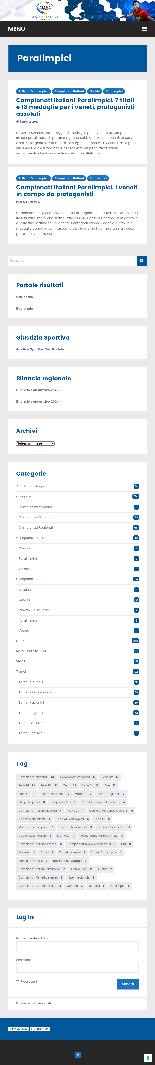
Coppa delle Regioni (35, 835)
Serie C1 (90, 785)
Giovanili (25, 548)
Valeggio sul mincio (34, 819)
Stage (21, 661)
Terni (69, 785)
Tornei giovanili (31, 682)
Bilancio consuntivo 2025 (37, 390)
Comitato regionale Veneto (103, 802)
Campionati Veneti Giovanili (111, 810)
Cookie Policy (41, 1028)
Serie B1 (27, 785)
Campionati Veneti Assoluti (40, 886)
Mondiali (96, 886)
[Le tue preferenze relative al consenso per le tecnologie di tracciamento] (148, 1058)
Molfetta (27, 852)
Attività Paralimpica (34, 91)
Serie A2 (110, 777)
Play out (75, 810)
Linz (126, 844)
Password (23, 960)
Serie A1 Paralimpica (72, 819)
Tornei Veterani (31, 733)
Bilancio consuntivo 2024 (37, 401)
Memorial (66, 835)
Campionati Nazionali (36, 517)
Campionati (25, 496)
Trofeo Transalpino (106, 852)
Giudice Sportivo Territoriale (40, 349)
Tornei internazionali (75, 827)
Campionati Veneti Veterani (40, 877)
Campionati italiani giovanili (40, 810)
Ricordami (28, 981)
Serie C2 (27, 794)
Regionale (24, 308)
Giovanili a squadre (34, 610)
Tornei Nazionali (31, 702)
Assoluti (25, 589)
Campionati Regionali (36, 527)
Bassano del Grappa (69, 861)
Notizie (95, 91)
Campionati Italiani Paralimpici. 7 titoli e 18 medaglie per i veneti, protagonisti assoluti (75, 107)
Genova (75, 886)
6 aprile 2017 (29, 121)
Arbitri (47, 852)
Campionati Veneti (31, 579)
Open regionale (81, 877)
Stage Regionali (32, 802)
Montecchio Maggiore (36, 827)
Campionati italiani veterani (40, 844)
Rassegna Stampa (31, 651)
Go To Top (78, 1055)
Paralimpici (114, 91)
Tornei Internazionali (35, 692)
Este (109, 785)
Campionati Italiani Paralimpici (42, 869)
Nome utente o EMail (32, 938)
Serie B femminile (33, 861)
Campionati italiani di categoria (91, 844)
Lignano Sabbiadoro (114, 827)
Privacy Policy (19, 1028)
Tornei (21, 671)
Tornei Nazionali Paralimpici (102, 835)
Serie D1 (102, 819)
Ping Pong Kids (63, 802)
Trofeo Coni (81, 869)
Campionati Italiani (69, 91)
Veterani (25, 569)
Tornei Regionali (31, 712)
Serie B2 (49, 785)
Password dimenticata (34, 1003)
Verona (83, 794)
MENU (16, 29)
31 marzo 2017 (29, 202)
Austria (105, 869)
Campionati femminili (36, 507)
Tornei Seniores (31, 723)
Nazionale (24, 297)
